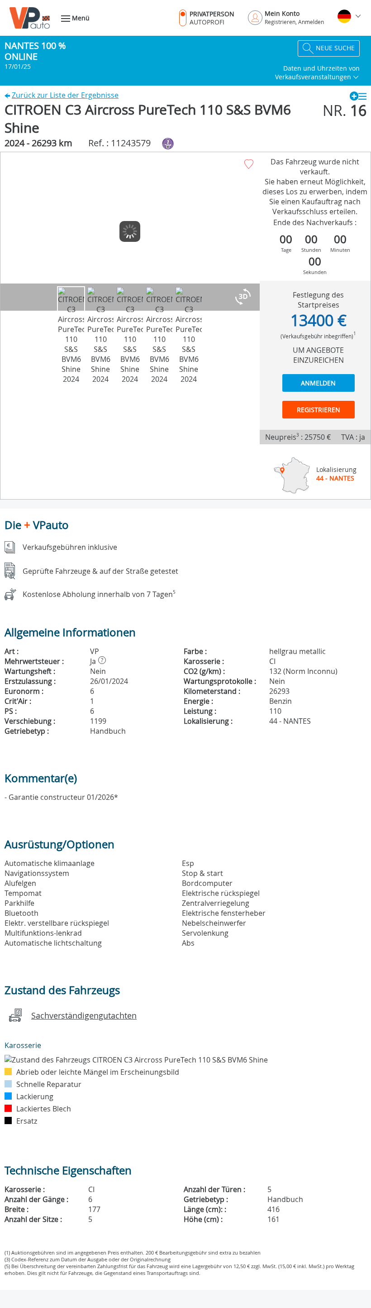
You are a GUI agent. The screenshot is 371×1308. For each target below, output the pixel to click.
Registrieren (318, 409)
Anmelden (318, 383)
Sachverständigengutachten (84, 1015)
